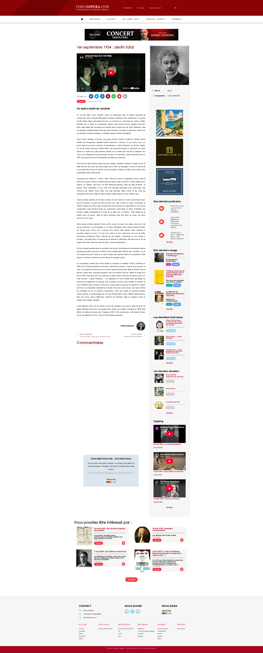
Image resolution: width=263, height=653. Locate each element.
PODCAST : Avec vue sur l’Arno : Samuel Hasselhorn (177, 209)
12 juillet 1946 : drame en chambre (166, 499)
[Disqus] (111, 372)
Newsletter (128, 8)
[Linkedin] (138, 611)
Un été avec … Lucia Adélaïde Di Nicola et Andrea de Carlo (174, 351)
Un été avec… (171, 388)
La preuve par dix (172, 402)
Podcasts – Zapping (155, 19)
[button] (111, 19)
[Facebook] (127, 611)
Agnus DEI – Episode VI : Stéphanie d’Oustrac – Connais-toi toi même (176, 222)
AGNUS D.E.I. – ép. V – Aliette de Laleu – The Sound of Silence (177, 236)
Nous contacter (155, 8)
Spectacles (95, 19)
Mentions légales (119, 648)
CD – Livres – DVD (130, 19)
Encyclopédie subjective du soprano (174, 376)
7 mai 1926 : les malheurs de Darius (110, 551)
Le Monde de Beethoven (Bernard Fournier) (175, 294)
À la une (110, 19)
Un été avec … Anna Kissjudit (174, 337)
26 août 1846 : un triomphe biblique (167, 444)
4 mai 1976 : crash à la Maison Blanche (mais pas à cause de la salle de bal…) (166, 553)
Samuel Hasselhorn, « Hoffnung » (175, 255)
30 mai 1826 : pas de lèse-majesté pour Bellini (109, 529)
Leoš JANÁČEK (174, 96)
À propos (140, 8)
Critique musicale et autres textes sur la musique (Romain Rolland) (175, 274)
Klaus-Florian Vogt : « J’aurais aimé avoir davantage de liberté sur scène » (174, 322)
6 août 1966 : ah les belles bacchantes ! (168, 471)
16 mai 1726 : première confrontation (162, 529)
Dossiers (176, 19)
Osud (170, 91)
